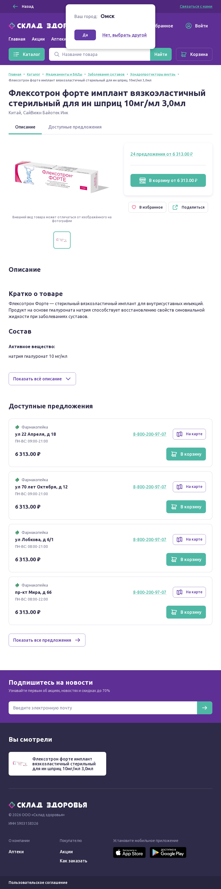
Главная (17, 39)
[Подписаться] (204, 707)
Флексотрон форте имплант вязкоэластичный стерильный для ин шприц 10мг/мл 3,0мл (64, 763)
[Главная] (49, 25)
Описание (25, 126)
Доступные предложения (75, 126)
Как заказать (73, 860)
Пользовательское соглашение (38, 882)
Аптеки (16, 851)
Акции (38, 39)
